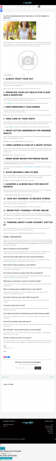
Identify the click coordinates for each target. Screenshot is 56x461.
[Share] (1, 11)
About (29, 6)
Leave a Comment (7, 20)
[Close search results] (2, 448)
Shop (25, 6)
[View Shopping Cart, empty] (39, 7)
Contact (34, 6)
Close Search (6, 458)
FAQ (52, 424)
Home (18, 6)
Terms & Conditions (49, 427)
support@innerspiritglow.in (8, 424)
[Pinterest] (1, 7)
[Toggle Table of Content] (23, 75)
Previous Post (4, 377)
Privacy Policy (50, 429)
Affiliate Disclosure (49, 426)
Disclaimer (51, 433)
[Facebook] (1, 9)
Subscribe (38, 367)
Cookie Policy (50, 431)
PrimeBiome (9, 103)
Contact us (5, 426)
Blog (22, 6)
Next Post (52, 377)
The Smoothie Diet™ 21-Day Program (32, 166)
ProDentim (11, 126)
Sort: (1, 453)
